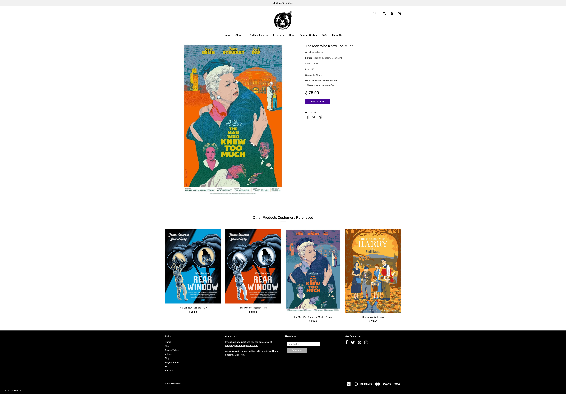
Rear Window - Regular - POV (253, 307)
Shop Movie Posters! (283, 3)
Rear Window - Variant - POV (193, 307)
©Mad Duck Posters (173, 384)
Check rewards (13, 390)
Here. (242, 354)
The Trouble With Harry (373, 317)
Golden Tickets (259, 35)
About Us (337, 35)
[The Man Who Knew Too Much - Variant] (313, 271)
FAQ (324, 35)
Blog (292, 35)
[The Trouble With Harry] (373, 271)
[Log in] (392, 13)
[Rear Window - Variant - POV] (193, 267)
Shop (239, 35)
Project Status (308, 35)
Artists (277, 35)
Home (227, 35)
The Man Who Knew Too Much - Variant (313, 317)
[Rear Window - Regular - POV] (253, 267)
